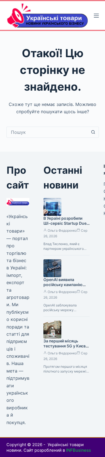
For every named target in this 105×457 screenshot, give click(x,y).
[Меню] (96, 15)
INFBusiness (78, 450)
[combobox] (47, 132)
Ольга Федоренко (62, 230)
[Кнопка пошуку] (93, 132)
